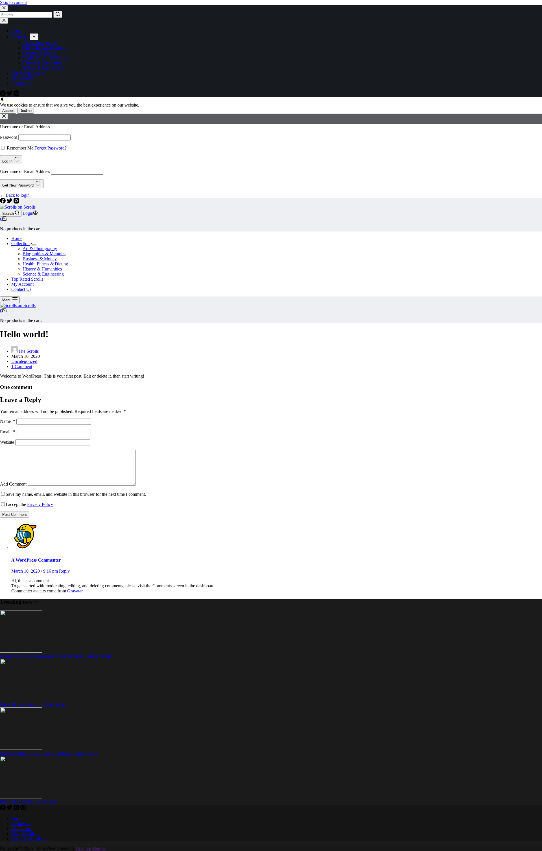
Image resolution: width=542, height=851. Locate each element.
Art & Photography (40, 42)
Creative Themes (91, 848)
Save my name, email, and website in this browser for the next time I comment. (76, 494)
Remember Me (20, 148)
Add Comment (13, 484)
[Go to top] (2, 100)
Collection (20, 36)
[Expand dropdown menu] (34, 36)
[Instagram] (16, 94)
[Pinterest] (23, 808)
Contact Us (21, 83)
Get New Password (18, 185)
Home (16, 30)
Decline (25, 111)
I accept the (29, 504)
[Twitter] (10, 94)
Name (7, 421)
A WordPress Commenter (36, 560)
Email (7, 431)
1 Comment (21, 366)
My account (21, 828)
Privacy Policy (40, 504)
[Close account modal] (4, 117)
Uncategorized (24, 361)
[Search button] (57, 14)
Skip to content (13, 2)
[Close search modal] (4, 8)
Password (8, 137)
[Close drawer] (4, 21)
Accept (8, 111)
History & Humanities (42, 62)
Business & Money (40, 52)
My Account (22, 78)
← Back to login (15, 195)
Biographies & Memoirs (44, 47)
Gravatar (74, 590)
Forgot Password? (50, 148)
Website (7, 442)
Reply (64, 571)
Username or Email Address (25, 126)
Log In (8, 161)
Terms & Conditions (29, 838)
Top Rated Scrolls (27, 73)
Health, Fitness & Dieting (45, 57)
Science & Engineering (43, 68)
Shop (16, 818)
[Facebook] (3, 94)
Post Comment (14, 514)
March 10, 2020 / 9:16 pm (35, 571)
